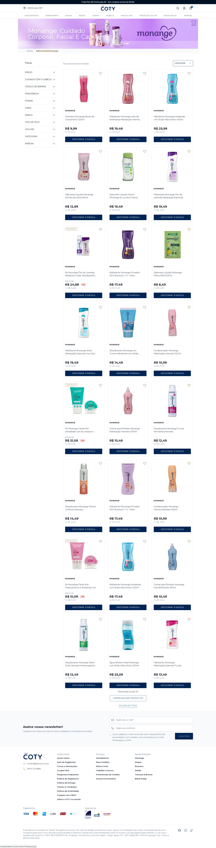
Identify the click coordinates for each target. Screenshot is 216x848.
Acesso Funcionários (106, 779)
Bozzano (139, 766)
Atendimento (102, 758)
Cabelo (110, 15)
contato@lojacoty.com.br (38, 763)
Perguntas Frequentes (68, 775)
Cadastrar (184, 736)
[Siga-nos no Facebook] (179, 830)
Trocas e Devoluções (67, 766)
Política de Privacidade (68, 791)
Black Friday (140, 779)
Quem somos (63, 758)
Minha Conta (102, 766)
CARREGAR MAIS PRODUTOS (128, 698)
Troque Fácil (63, 770)
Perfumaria (52, 15)
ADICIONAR (78, 139)
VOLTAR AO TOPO (128, 705)
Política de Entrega (66, 783)
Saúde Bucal (170, 15)
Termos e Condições (67, 787)
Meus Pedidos (102, 762)
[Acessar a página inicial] (36, 756)
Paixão (138, 770)
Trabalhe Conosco (105, 770)
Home (30, 51)
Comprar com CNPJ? (66, 795)
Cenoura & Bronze (143, 775)
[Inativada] (88, 815)
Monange (139, 758)
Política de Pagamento (68, 779)
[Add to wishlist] (100, 73)
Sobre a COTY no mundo (69, 799)
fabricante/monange (47, 51)
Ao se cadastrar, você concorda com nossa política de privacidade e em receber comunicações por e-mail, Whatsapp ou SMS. (138, 737)
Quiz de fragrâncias (66, 762)
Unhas (68, 15)
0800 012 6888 (34, 769)
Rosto (82, 15)
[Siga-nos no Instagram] (185, 830)
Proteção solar (148, 15)
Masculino (126, 15)
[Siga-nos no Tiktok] (191, 830)
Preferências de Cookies (108, 775)
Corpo (95, 15)
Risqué (138, 762)
